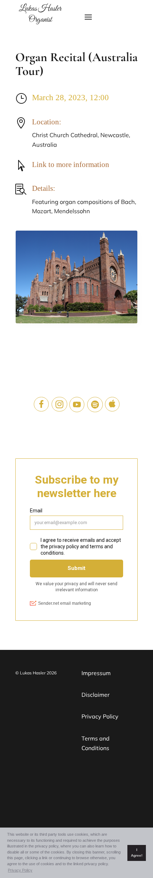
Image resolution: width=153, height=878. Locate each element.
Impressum (96, 673)
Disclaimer (95, 694)
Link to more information (70, 164)
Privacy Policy (99, 716)
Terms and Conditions (95, 743)
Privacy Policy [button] (20, 870)
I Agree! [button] (136, 853)
